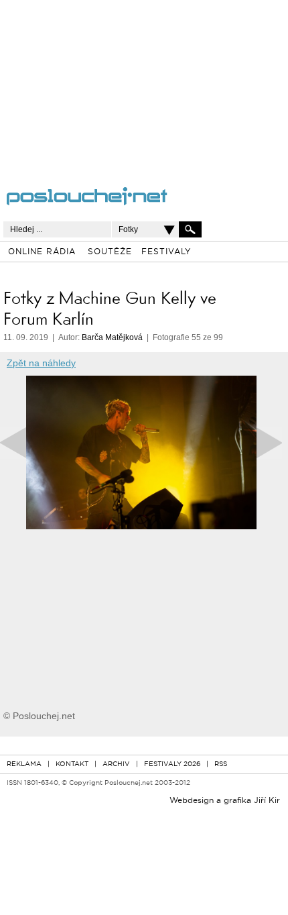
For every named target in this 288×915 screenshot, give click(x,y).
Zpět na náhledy (41, 363)
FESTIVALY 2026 (172, 764)
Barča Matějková (112, 337)
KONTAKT (72, 764)
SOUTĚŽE (110, 252)
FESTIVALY (166, 252)
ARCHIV (116, 764)
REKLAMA (24, 764)
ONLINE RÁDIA (42, 252)
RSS (220, 764)
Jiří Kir (267, 801)
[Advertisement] (127, 84)
